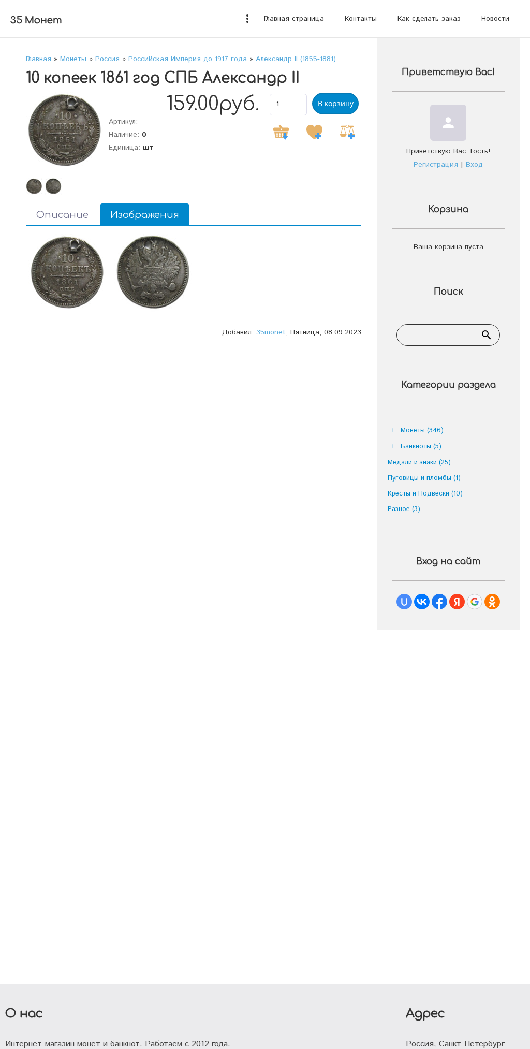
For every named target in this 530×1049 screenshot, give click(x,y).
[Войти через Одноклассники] (492, 601)
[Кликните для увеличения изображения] (65, 130)
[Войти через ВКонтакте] (422, 601)
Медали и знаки (419, 463)
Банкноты (421, 446)
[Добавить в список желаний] (314, 132)
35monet (271, 332)
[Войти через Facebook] (439, 601)
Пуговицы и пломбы (424, 478)
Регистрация (436, 164)
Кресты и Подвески (425, 494)
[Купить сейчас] (281, 132)
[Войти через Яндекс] (457, 601)
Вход (474, 164)
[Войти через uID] (404, 601)
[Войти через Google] (474, 601)
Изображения (144, 215)
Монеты (422, 430)
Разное (404, 509)
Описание (62, 215)
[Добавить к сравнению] (347, 132)
